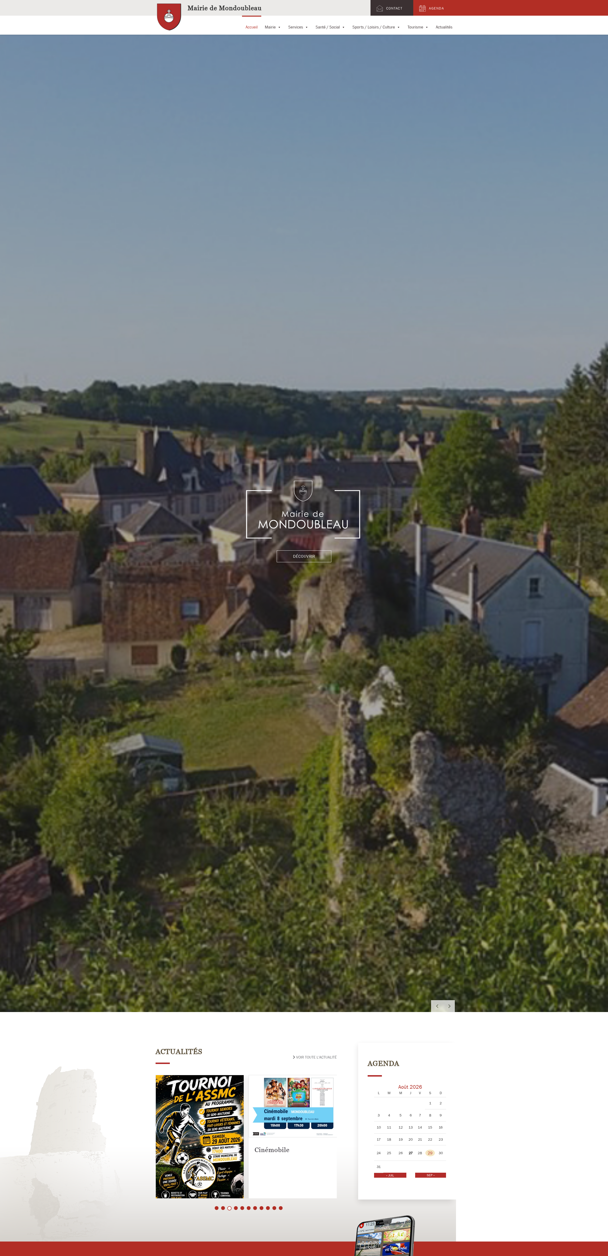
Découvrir (304, 556)
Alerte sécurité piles (285, 1148)
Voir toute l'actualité (316, 1057)
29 (430, 1153)
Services (295, 26)
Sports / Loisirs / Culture (373, 26)
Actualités (444, 26)
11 (281, 1208)
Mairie (270, 26)
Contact (394, 8)
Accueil (252, 26)
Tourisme (415, 26)
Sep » (431, 1175)
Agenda (436, 8)
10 (274, 1208)
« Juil (390, 1175)
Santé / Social (328, 26)
